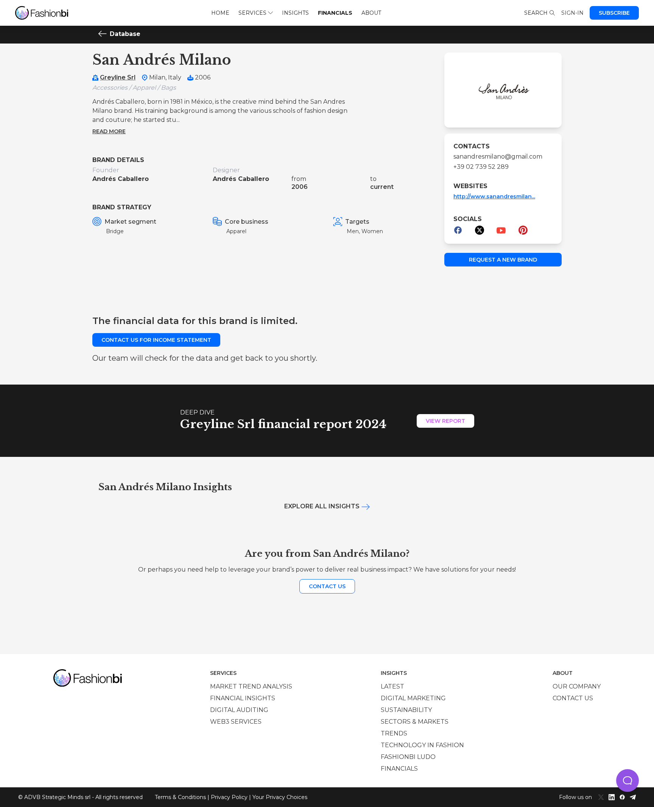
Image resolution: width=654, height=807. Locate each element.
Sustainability (406, 710)
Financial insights (242, 698)
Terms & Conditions (180, 797)
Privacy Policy (229, 797)
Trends (394, 733)
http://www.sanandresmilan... (494, 196)
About (371, 12)
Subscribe (614, 12)
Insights (295, 12)
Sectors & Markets (414, 721)
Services (252, 12)
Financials (335, 12)
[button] (627, 780)
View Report (445, 421)
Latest (392, 686)
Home (220, 12)
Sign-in (572, 12)
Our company (577, 686)
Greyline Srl (117, 77)
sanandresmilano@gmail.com (497, 156)
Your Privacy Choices (279, 797)
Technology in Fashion (422, 745)
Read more (109, 131)
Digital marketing (413, 698)
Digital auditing (239, 710)
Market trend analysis (251, 686)
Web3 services (236, 721)
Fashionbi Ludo (408, 756)
